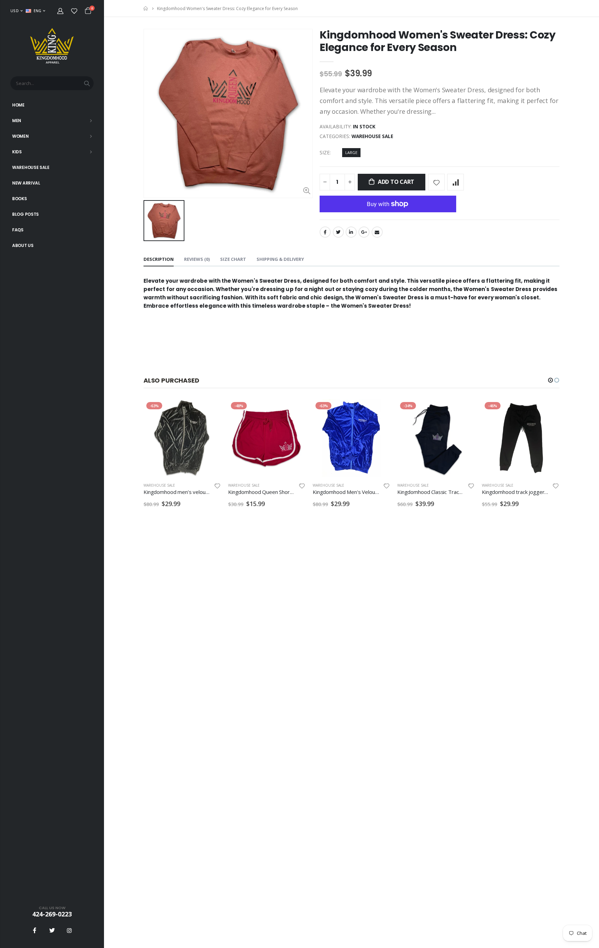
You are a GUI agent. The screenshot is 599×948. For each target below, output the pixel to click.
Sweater (380, 305)
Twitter (338, 232)
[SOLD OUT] (209, 410)
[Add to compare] (455, 182)
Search (87, 83)
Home (146, 8)
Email (377, 232)
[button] (550, 380)
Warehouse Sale (372, 136)
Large (351, 152)
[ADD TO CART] (294, 410)
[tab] (159, 259)
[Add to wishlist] (436, 182)
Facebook (325, 232)
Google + (364, 232)
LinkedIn (351, 232)
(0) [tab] (197, 259)
